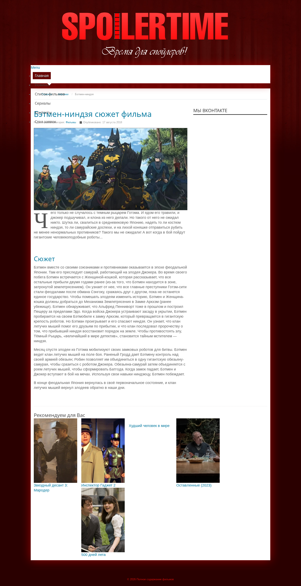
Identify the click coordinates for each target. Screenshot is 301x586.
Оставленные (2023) (194, 485)
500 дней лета (93, 555)
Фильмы (71, 122)
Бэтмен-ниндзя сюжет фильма (93, 113)
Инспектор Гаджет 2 (98, 485)
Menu (35, 67)
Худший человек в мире (149, 426)
